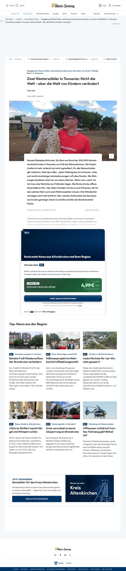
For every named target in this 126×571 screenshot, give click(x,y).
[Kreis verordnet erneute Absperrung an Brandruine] (63, 410)
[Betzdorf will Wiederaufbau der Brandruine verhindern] (26, 340)
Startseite (9, 19)
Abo (104, 5)
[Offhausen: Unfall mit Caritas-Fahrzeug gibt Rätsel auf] (100, 410)
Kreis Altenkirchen (31, 19)
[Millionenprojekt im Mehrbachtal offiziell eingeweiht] (63, 340)
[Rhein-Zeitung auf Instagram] (65, 555)
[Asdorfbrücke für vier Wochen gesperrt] (100, 340)
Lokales (19, 19)
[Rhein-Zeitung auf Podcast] (70, 555)
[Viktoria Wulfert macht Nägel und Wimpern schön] (26, 410)
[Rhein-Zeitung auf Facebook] (60, 555)
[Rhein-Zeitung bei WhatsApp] (55, 555)
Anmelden (117, 5)
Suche (22, 5)
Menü (11, 5)
